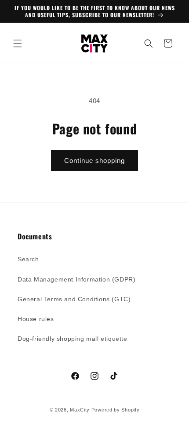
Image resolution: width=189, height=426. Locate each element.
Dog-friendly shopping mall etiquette (72, 338)
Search (28, 259)
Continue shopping (94, 160)
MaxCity (80, 409)
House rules (36, 318)
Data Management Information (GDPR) (76, 279)
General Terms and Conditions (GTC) (74, 299)
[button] (17, 43)
